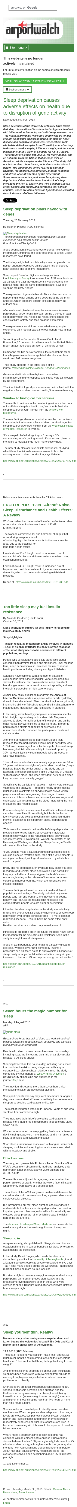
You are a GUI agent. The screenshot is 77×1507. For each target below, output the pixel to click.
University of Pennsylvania (48, 1259)
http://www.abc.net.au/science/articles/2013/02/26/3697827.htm (39, 460)
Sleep (14, 1080)
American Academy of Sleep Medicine (30, 1224)
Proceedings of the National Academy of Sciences (41, 368)
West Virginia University (50, 1073)
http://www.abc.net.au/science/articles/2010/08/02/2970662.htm (39, 1294)
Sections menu (17, 89)
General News (61, 1489)
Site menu (16, 47)
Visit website (35, 81)
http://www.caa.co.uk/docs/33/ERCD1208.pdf (42, 582)
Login (6, 1502)
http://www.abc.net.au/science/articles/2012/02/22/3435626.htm (39, 1470)
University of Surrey (18, 278)
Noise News (10, 1492)
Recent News (26, 1492)
